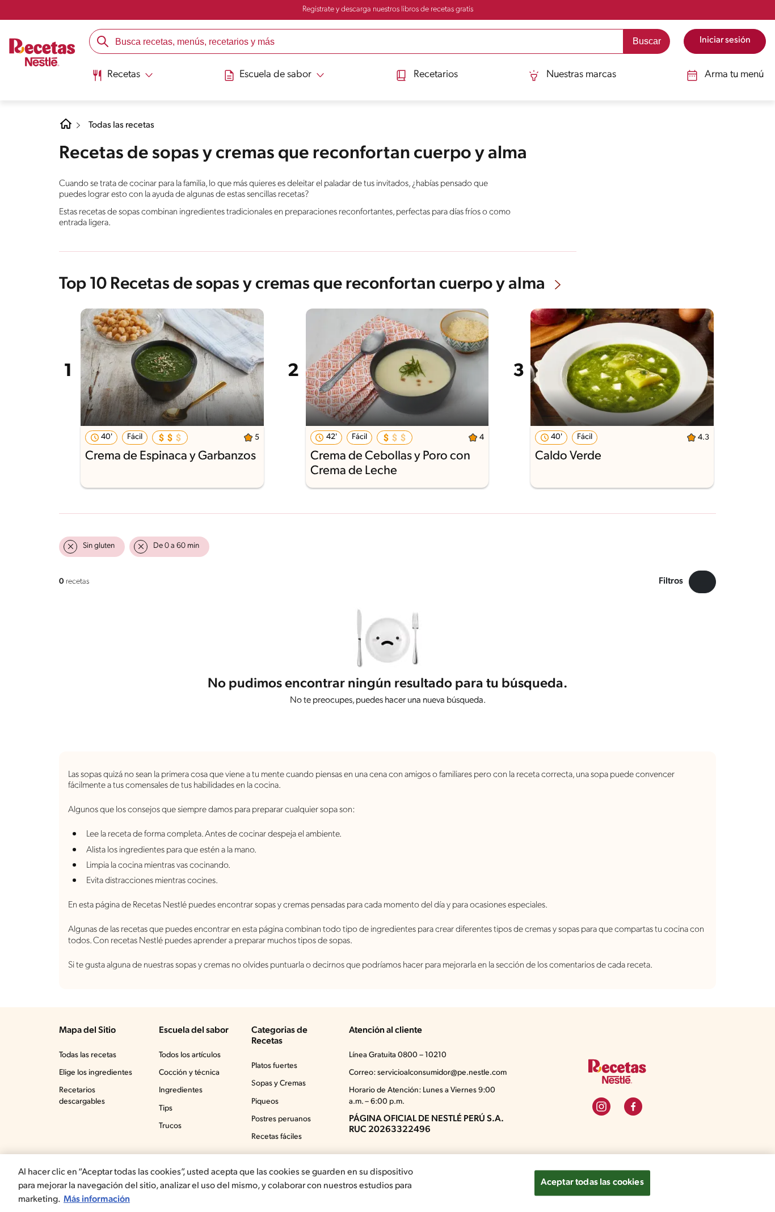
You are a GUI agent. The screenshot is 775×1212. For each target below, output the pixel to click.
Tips (165, 1108)
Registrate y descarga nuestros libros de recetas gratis (387, 9)
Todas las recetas (121, 125)
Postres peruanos (281, 1119)
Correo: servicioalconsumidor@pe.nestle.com (428, 1073)
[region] (387, 1183)
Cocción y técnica (189, 1073)
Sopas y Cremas (278, 1083)
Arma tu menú (734, 75)
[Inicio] (42, 53)
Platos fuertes (274, 1066)
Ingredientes (181, 1090)
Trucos (170, 1126)
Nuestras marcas (581, 75)
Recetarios (436, 75)
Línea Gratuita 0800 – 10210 (398, 1055)
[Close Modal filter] (702, 582)
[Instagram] (601, 1106)
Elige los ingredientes (95, 1073)
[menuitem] (122, 79)
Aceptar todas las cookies (592, 1182)
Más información (97, 1199)
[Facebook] (633, 1106)
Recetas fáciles (276, 1137)
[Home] (66, 128)
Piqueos (265, 1101)
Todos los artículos (190, 1055)
